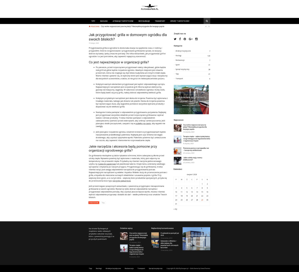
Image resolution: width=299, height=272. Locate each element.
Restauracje (144, 21)
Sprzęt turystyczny (179, 21)
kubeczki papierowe (107, 164)
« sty (175, 209)
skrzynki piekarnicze (122, 181)
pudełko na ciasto (143, 123)
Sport (178, 65)
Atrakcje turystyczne (123, 21)
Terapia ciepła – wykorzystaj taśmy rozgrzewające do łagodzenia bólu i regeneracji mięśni (196, 139)
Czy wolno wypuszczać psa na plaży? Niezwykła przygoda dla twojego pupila (132, 26)
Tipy (93, 21)
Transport (160, 21)
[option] (155, 26)
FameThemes (205, 268)
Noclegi (104, 21)
